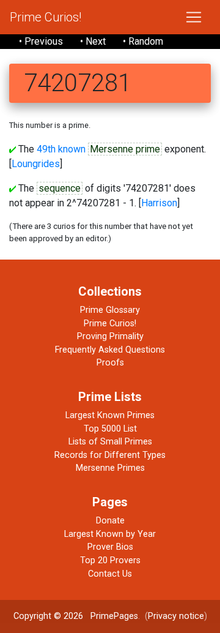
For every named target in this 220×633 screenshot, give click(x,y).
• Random (143, 41)
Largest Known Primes (110, 415)
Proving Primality (110, 336)
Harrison (159, 203)
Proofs (110, 363)
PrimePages (114, 616)
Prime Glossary (110, 310)
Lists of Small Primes (110, 441)
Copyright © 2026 (48, 616)
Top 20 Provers (110, 560)
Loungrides (36, 164)
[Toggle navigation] (193, 17)
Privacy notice (176, 616)
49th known (61, 149)
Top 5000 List (110, 429)
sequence (59, 188)
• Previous (41, 41)
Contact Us (110, 574)
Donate (110, 520)
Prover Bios (110, 547)
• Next (93, 41)
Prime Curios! (45, 17)
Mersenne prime (125, 149)
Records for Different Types (110, 455)
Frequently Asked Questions (110, 350)
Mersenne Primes (110, 468)
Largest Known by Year (110, 534)
